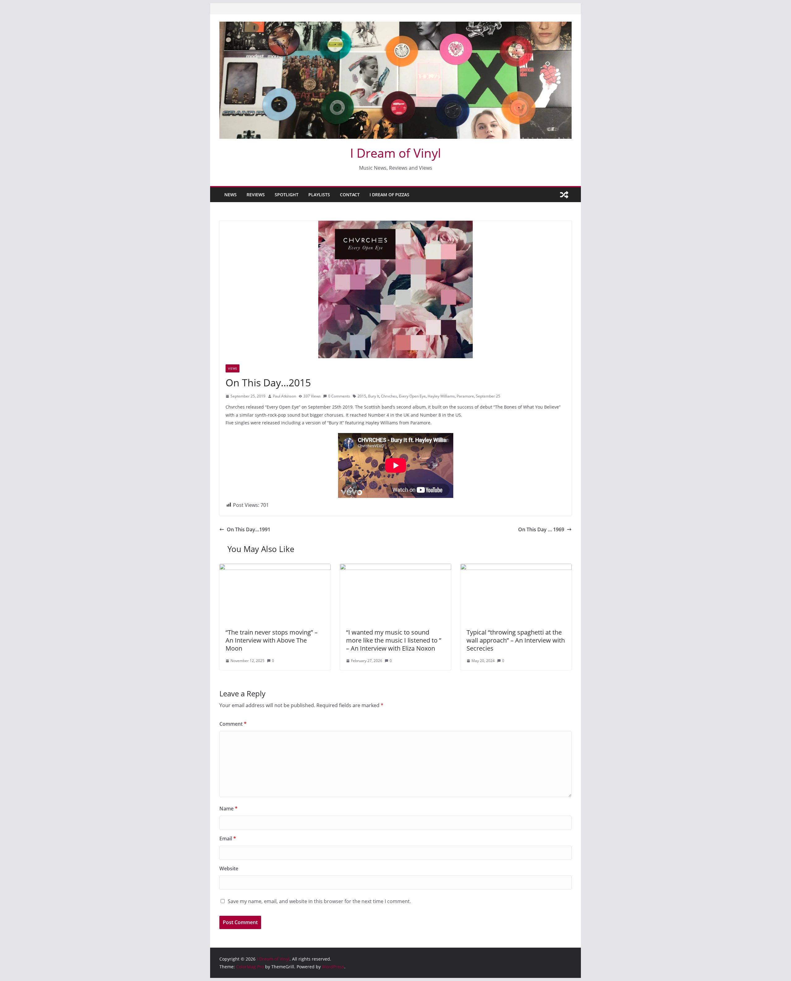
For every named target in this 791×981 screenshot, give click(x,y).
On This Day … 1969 (541, 529)
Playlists (319, 194)
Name (228, 808)
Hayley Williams (441, 396)
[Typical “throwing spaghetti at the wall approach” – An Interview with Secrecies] (516, 568)
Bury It (373, 396)
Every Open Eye (412, 396)
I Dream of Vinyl (395, 152)
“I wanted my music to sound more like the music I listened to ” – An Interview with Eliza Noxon (393, 640)
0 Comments (339, 396)
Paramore (465, 396)
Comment (233, 723)
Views (232, 368)
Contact (350, 194)
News (230, 194)
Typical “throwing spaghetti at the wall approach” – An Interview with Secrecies (516, 640)
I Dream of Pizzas (389, 194)
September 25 (488, 396)
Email (227, 838)
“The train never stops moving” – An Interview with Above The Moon (272, 640)
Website (228, 868)
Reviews (256, 194)
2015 (361, 396)
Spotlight (286, 194)
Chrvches (389, 396)
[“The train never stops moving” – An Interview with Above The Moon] (275, 568)
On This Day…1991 (248, 529)
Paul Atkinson (284, 396)
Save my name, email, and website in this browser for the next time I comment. (319, 901)
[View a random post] (564, 194)
